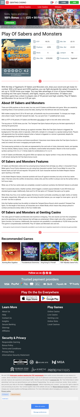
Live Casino (43, 7)
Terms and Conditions (11, 348)
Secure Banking (9, 324)
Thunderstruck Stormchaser (30, 262)
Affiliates (6, 331)
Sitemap (5, 327)
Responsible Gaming (11, 342)
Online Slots (53, 321)
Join (74, 2)
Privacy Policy (8, 352)
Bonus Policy (7, 345)
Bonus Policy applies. (64, 27)
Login (63, 2)
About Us (6, 311)
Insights (5, 321)
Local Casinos (54, 324)
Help (4, 315)
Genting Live (53, 318)
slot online (40, 120)
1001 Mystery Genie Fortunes (69, 262)
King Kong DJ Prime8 (48, 262)
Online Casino (25, 7)
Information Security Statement (15, 355)
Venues (58, 7)
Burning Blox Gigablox (10, 262)
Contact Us (7, 318)
